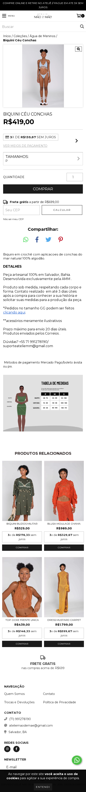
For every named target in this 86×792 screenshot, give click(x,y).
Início (7, 36)
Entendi (43, 786)
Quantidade (13, 177)
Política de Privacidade (59, 702)
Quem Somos (14, 694)
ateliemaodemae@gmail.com (31, 725)
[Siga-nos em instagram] (7, 749)
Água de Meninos (42, 36)
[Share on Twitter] (48, 240)
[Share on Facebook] (36, 240)
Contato (49, 694)
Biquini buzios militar (22, 523)
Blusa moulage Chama (64, 523)
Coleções (20, 36)
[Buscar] (82, 26)
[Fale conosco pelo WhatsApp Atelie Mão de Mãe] (77, 760)
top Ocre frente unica (22, 619)
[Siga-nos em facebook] (16, 749)
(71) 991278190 (20, 719)
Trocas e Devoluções (19, 702)
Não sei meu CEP (13, 219)
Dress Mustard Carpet (64, 619)
